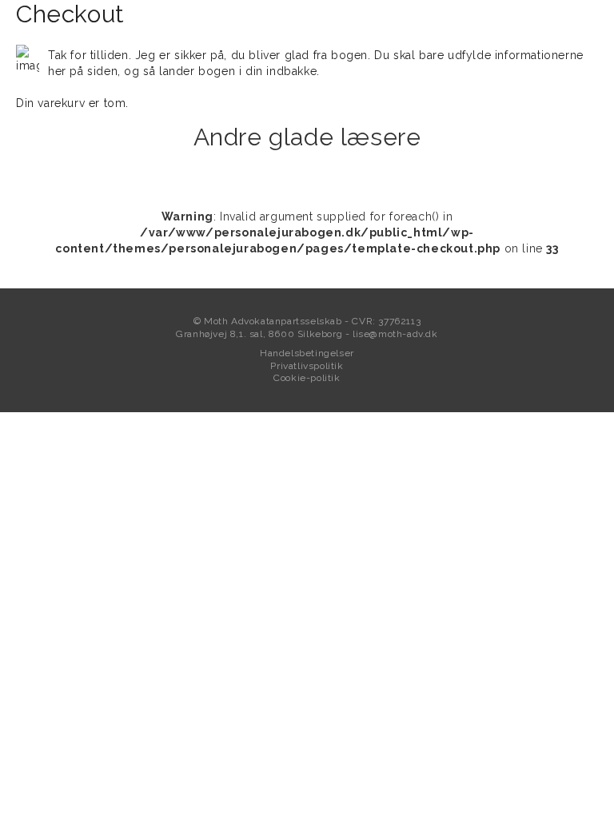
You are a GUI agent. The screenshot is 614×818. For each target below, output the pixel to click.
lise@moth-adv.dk (395, 334)
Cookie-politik (306, 377)
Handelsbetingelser (307, 353)
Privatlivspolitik (306, 365)
